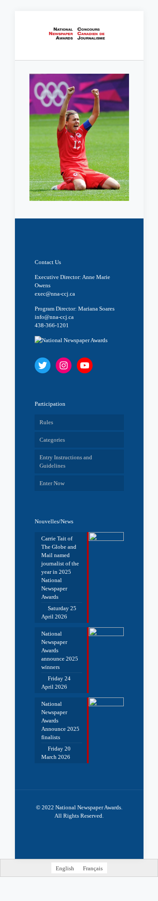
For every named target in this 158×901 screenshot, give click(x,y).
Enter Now (52, 483)
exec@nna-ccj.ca (55, 293)
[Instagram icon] (88, 828)
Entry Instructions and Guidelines (66, 461)
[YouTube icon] (79, 828)
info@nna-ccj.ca (54, 317)
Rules (46, 422)
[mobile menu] (131, 28)
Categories (52, 439)
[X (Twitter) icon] (70, 828)
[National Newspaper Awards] (79, 33)
